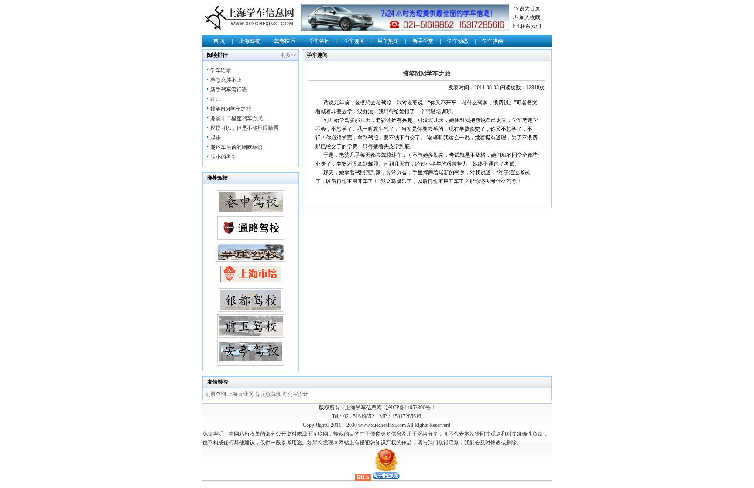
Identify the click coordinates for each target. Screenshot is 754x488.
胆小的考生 (223, 157)
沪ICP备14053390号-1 (410, 408)
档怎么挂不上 (226, 80)
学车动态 (457, 41)
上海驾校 (249, 41)
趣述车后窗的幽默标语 (236, 147)
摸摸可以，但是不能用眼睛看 (244, 128)
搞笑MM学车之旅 (230, 109)
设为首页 (529, 9)
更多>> (288, 55)
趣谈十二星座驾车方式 (236, 118)
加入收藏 (529, 17)
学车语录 (220, 70)
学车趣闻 (354, 41)
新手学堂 (422, 41)
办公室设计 (295, 394)
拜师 (215, 99)
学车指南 (492, 41)
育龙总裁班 (268, 394)
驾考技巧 (284, 41)
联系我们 (530, 26)
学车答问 (319, 41)
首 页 (219, 41)
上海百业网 (241, 394)
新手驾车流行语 (228, 90)
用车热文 (387, 41)
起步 (215, 138)
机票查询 (216, 394)
